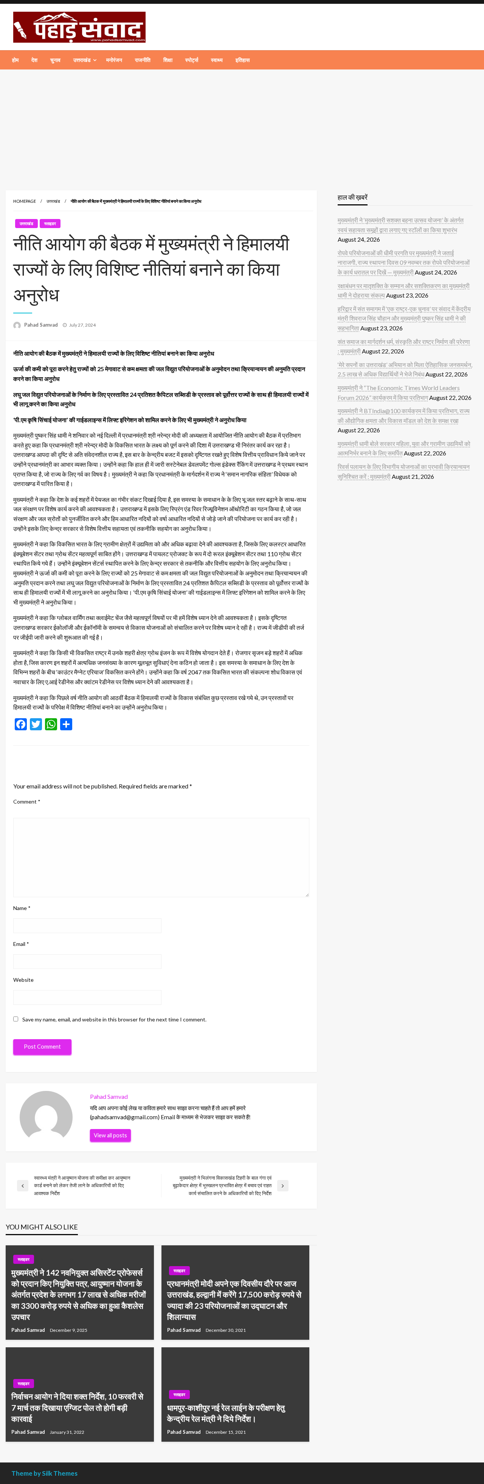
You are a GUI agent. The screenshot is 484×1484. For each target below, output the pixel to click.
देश (34, 60)
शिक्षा (167, 60)
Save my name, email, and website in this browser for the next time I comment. (114, 1019)
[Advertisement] (242, 126)
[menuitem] (15, 60)
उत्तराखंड (82, 60)
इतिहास (243, 60)
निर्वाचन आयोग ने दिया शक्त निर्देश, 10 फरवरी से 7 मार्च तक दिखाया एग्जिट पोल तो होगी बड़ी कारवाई (77, 1407)
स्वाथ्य (217, 60)
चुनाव (55, 60)
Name (22, 908)
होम (15, 60)
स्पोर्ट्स (191, 60)
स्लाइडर (50, 223)
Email (21, 944)
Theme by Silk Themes (44, 1473)
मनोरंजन (114, 60)
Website (23, 979)
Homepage (24, 201)
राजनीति (142, 60)
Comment (26, 801)
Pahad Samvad (41, 325)
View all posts (110, 1135)
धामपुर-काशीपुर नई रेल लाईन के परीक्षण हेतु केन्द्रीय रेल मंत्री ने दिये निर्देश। (226, 1413)
